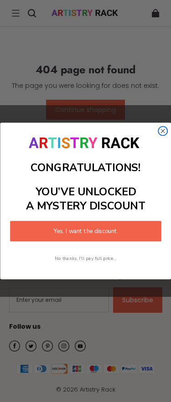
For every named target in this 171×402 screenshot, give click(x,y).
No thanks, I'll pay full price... (86, 258)
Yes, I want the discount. (85, 231)
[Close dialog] (162, 131)
